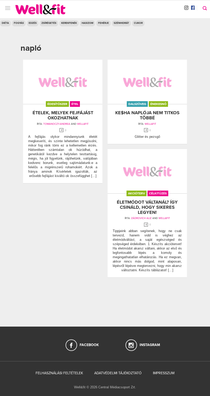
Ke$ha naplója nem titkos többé (147, 115)
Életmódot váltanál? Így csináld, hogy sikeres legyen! (147, 207)
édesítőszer (57, 104)
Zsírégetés (48, 23)
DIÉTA (5, 23)
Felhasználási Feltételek (59, 373)
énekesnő (158, 104)
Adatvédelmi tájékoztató (118, 373)
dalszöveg (137, 104)
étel (74, 104)
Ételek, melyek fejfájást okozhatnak (63, 115)
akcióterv (136, 193)
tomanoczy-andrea (56, 124)
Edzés (33, 23)
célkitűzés (158, 193)
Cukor (138, 23)
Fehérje (103, 23)
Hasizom (87, 23)
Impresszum (163, 373)
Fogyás (19, 23)
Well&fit (83, 124)
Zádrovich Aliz (141, 218)
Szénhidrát (121, 23)
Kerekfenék (69, 23)
